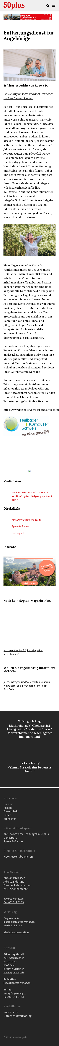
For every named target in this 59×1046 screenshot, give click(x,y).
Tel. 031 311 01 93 (13, 902)
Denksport (18, 533)
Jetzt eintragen (12, 682)
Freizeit (8, 804)
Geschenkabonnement (17, 885)
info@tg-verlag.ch (13, 968)
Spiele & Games (20, 526)
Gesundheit (10, 811)
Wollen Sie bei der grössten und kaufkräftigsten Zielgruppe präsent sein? (32, 496)
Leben (7, 815)
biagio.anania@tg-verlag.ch (19, 921)
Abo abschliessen (14, 878)
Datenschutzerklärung (17, 1016)
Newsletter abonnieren (18, 856)
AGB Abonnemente (15, 889)
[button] (53, 5)
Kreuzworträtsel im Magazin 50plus (26, 834)
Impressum (10, 1012)
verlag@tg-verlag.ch (14, 993)
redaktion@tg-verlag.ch (17, 983)
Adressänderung (13, 881)
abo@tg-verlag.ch (13, 898)
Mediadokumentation (16, 932)
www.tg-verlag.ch (13, 972)
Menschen (9, 818)
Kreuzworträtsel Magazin (26, 519)
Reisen (7, 807)
